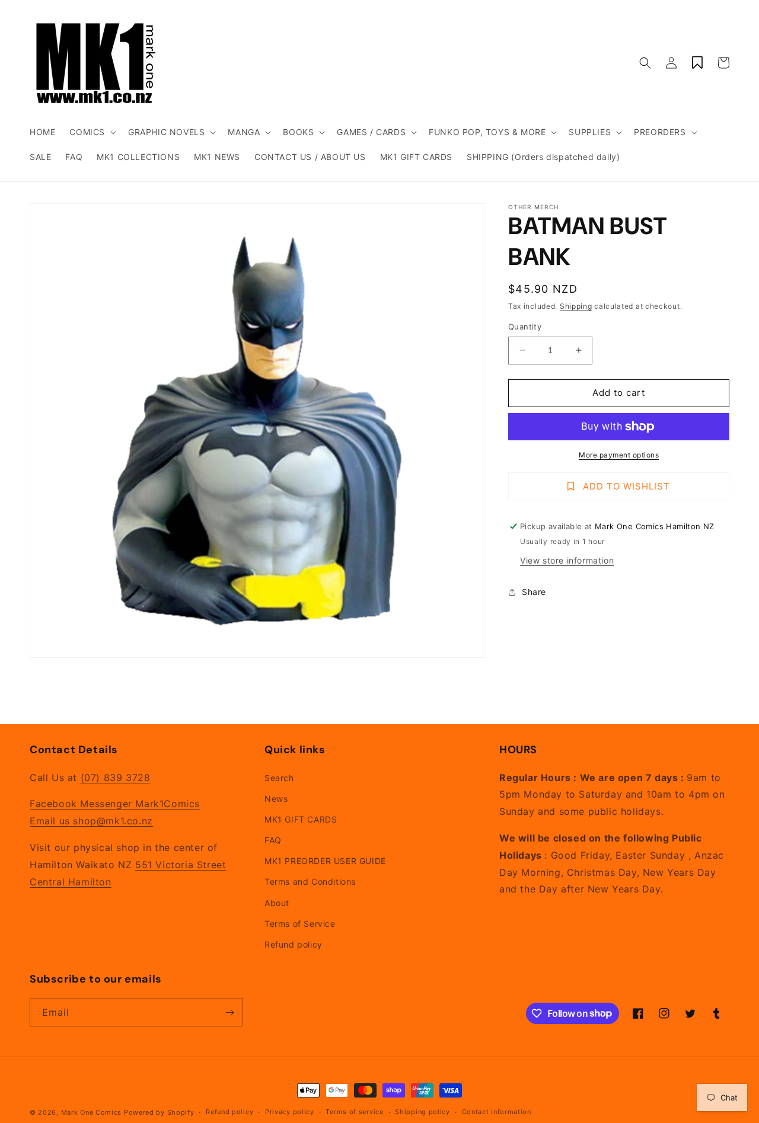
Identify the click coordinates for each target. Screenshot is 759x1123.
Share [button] (534, 592)
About (276, 903)
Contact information (496, 1112)
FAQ (273, 840)
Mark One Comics (91, 1112)
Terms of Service (300, 924)
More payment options (619, 454)
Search (279, 778)
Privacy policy (289, 1112)
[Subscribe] (229, 1012)
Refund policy (293, 944)
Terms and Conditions (310, 881)
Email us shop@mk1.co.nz (91, 821)
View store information (567, 560)
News (276, 799)
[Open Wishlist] (697, 63)
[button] (91, 132)
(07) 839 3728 (116, 777)
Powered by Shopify (159, 1112)
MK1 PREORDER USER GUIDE (325, 861)
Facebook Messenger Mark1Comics (115, 804)
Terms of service (354, 1112)
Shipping (576, 306)
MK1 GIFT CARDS (300, 819)
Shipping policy (422, 1112)
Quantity (524, 326)
